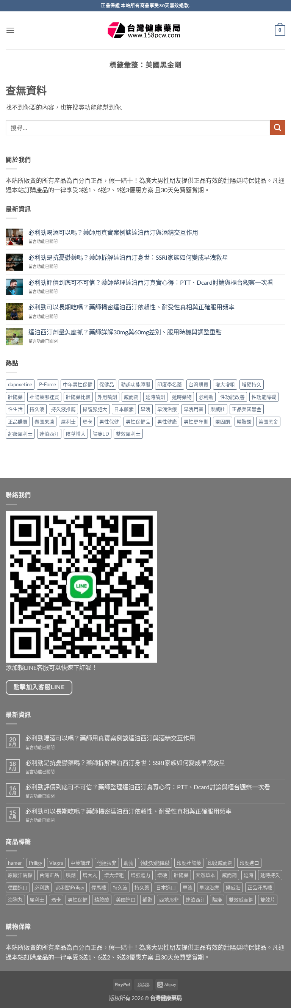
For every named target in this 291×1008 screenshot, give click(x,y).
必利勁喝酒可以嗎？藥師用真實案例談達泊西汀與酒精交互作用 (113, 232)
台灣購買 (198, 384)
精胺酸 (244, 422)
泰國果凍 (44, 422)
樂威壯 (217, 409)
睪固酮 (222, 422)
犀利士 (68, 422)
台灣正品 (49, 875)
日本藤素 (124, 409)
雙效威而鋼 (241, 900)
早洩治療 (167, 409)
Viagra (56, 863)
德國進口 (18, 887)
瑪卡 (87, 422)
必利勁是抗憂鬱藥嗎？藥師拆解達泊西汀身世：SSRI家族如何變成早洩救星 (128, 257)
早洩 (145, 409)
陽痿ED (100, 434)
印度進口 (249, 863)
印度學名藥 (169, 384)
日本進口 (166, 887)
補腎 (147, 900)
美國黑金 (268, 422)
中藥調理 (80, 863)
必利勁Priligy (70, 887)
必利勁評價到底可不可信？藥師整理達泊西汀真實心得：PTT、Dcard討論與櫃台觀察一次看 (150, 282)
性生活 (15, 409)
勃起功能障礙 (135, 384)
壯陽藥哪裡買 (44, 397)
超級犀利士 (20, 434)
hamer (15, 863)
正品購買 (18, 422)
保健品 (106, 384)
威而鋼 (131, 397)
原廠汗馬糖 (20, 875)
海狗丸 (15, 900)
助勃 (128, 863)
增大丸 (90, 875)
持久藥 (142, 887)
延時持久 (270, 875)
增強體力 (140, 875)
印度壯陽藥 (189, 863)
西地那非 (169, 900)
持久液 (37, 409)
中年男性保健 (77, 384)
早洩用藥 (193, 409)
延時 (248, 875)
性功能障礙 (264, 397)
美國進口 (126, 900)
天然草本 (205, 875)
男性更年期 (196, 422)
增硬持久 (251, 384)
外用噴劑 (107, 397)
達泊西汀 (49, 434)
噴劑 (71, 875)
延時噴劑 (155, 397)
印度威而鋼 (220, 863)
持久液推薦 (63, 409)
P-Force (47, 384)
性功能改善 (232, 397)
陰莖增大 (76, 434)
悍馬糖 (98, 887)
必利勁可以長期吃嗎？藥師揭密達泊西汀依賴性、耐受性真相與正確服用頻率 (131, 306)
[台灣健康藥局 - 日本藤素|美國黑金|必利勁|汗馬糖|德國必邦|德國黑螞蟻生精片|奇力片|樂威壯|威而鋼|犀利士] (145, 30)
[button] (10, 30)
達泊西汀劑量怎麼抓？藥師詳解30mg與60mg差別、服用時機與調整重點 (125, 331)
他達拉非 (107, 863)
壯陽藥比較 (78, 397)
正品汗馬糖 (259, 887)
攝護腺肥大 (95, 409)
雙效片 (267, 900)
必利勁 (206, 397)
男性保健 (109, 422)
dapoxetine (20, 384)
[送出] (277, 127)
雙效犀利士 (128, 434)
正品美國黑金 (246, 409)
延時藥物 (182, 397)
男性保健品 (138, 422)
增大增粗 (225, 384)
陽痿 (217, 900)
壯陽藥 (15, 397)
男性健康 (167, 422)
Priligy (35, 863)
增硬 (162, 875)
